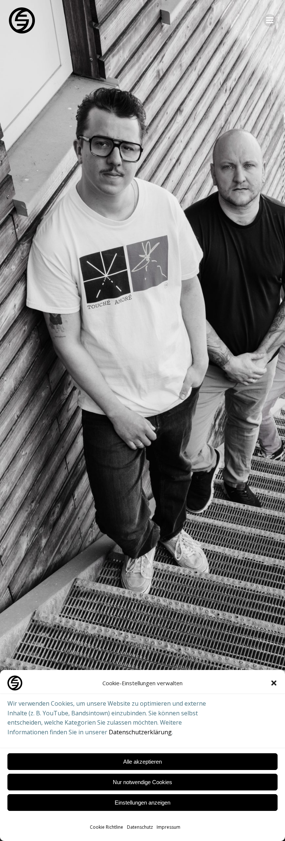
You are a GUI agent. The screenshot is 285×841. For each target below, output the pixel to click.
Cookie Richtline (106, 827)
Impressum (168, 827)
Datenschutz (140, 827)
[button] (274, 683)
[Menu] (269, 20)
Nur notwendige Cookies (142, 782)
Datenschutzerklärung (140, 732)
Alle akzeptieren (142, 761)
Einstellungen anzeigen (142, 802)
